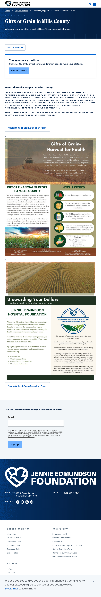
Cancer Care (58, 541)
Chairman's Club (14, 538)
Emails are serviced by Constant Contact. (21, 437)
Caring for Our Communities (64, 553)
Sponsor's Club (13, 549)
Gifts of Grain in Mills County (64, 556)
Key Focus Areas (21, 11)
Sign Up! (15, 444)
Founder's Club (13, 545)
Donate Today (18, 70)
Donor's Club (12, 553)
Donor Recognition (18, 529)
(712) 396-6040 (71, 493)
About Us (12, 563)
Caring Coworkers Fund (62, 549)
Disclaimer (11, 588)
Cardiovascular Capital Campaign (67, 545)
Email (11, 417)
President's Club (14, 541)
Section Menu (13, 47)
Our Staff (11, 572)
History (10, 569)
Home (7, 11)
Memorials (11, 534)
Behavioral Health (59, 534)
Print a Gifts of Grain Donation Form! (27, 127)
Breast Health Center (61, 538)
